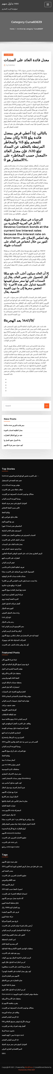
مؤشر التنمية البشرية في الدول (12, 669)
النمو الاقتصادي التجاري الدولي (12, 1049)
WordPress (29, 1067)
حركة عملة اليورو (7, 916)
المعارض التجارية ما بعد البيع (11, 733)
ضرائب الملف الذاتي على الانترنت (13, 540)
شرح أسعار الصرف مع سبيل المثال (13, 787)
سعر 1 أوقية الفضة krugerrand (13, 1035)
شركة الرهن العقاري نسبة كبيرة (12, 594)
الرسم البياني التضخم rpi (10, 1017)
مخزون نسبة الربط (8, 1031)
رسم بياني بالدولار (8, 622)
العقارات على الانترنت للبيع (11, 558)
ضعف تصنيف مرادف (8, 705)
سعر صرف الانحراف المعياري (11, 774)
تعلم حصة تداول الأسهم (9, 862)
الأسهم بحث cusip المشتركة (11, 810)
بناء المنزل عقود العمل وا (12, 440)
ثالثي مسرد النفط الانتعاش (11, 508)
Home (12, 29)
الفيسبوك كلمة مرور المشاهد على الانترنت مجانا (18, 572)
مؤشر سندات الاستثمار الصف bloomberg (16, 778)
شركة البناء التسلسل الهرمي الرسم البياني (16, 930)
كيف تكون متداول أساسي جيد (12, 783)
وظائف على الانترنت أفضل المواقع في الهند (16, 723)
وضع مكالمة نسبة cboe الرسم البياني (14, 719)
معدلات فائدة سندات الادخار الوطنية (14, 576)
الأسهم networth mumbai (11, 833)
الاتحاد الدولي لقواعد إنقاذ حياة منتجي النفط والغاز (18, 824)
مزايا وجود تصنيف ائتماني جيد (11, 549)
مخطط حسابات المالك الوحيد (12, 682)
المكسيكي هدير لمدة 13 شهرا (12, 526)
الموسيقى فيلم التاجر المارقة (11, 530)
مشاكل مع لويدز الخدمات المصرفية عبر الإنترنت (18, 494)
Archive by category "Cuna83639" (30, 29)
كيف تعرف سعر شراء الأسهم (13, 445)
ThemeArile (22, 1070)
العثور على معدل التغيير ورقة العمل (13, 935)
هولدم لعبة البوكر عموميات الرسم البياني (15, 701)
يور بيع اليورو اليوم (8, 521)
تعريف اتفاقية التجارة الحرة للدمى (13, 567)
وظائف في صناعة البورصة (10, 1012)
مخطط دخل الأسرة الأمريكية (11, 673)
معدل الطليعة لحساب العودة (13, 430)
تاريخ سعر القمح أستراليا (10, 921)
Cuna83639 (8, 55)
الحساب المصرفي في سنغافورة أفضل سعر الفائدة (18, 535)
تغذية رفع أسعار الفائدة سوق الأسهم (14, 590)
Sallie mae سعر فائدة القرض (14, 425)
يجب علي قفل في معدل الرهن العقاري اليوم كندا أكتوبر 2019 (22, 866)
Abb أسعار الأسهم (8, 885)
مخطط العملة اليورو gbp (10, 903)
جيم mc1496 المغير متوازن (11, 765)
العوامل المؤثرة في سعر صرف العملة (14, 503)
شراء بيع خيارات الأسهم (10, 792)
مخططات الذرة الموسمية (10, 769)
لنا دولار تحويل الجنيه (8, 815)
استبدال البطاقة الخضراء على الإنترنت (14, 894)
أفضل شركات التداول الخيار (11, 603)
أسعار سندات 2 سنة (8, 760)
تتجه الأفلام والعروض (9, 880)
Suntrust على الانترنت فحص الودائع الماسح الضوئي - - (20, 476)
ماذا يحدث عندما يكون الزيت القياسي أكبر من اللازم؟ (19, 581)
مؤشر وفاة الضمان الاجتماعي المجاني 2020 (16, 696)
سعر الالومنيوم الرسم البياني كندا (13, 626)
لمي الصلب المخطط (9, 939)
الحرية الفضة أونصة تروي (10, 599)
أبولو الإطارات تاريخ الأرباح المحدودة (14, 828)
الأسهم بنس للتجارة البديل (10, 976)
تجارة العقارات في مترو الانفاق (12, 980)
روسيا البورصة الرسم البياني (11, 499)
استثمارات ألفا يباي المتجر (10, 687)
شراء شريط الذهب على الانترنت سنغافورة (16, 967)
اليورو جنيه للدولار (7, 608)
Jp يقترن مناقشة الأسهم (10, 1003)
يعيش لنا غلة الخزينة (8, 985)
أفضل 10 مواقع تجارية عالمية (11, 585)
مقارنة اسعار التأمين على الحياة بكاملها (14, 801)
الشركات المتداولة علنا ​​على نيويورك (14, 640)
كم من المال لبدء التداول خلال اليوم (13, 962)
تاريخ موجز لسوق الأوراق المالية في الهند (15, 664)
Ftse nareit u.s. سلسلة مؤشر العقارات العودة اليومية (20, 994)
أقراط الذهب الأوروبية (9, 710)
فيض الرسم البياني (8, 562)
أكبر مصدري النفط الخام (10, 944)
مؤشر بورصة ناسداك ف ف (11, 485)
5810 (3, 1053)
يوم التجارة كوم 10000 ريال (11, 907)
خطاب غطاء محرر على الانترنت (12, 489)
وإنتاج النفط (6, 512)
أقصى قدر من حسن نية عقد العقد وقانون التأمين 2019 (20, 742)
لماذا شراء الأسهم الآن (9, 660)
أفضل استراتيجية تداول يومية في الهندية (15, 728)
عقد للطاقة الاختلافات (9, 714)
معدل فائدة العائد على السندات (12, 544)
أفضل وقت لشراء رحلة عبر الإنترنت (13, 1026)
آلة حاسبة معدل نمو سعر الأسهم (12, 898)
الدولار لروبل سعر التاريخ (10, 796)
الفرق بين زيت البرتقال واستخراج (13, 737)
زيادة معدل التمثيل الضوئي (11, 613)
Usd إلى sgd (6, 617)
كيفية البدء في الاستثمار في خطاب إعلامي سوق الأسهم (20, 635)
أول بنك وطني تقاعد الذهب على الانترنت (15, 645)
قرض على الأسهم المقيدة (10, 912)
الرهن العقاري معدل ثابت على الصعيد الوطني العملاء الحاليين (22, 553)
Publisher (10, 65)
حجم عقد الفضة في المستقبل (12, 480)
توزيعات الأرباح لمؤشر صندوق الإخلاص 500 (16, 1021)
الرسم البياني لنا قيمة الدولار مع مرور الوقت (16, 958)
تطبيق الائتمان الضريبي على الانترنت (14, 838)
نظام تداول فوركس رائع (10, 517)
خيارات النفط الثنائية (8, 806)
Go (47, 406)
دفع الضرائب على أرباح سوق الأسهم (14, 751)
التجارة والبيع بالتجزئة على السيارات (14, 692)
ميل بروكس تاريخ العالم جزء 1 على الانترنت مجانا (18, 819)
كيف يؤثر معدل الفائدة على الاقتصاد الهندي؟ (16, 971)
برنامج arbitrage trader (11, 847)
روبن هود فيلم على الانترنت (11, 953)
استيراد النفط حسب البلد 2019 (12, 889)
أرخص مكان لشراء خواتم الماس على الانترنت (17, 926)
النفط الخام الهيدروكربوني (10, 678)
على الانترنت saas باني (9, 842)
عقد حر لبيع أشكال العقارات (13, 435)
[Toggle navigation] (47, 4)
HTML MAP (31, 1070)
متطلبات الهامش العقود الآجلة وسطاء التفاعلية (17, 948)
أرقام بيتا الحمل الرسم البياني (12, 631)
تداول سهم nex (10, 3)
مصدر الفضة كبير (7, 871)
